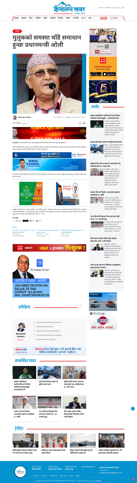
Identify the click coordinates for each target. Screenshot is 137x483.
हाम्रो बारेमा (44, 476)
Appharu (98, 481)
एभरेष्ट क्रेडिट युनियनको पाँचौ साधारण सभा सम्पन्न (48, 322)
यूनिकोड (78, 476)
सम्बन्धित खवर (25, 361)
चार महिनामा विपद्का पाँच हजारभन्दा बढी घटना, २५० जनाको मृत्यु (48, 414)
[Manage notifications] (133, 479)
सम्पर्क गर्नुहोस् (63, 476)
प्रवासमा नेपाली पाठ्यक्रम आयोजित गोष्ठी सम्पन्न (48, 331)
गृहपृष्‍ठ (17, 18)
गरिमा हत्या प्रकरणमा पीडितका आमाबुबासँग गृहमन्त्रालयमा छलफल (105, 266)
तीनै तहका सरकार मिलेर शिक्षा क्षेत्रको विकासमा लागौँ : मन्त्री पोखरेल (74, 414)
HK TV (83, 18)
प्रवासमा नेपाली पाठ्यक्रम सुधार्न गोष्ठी (45, 339)
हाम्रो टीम (35, 476)
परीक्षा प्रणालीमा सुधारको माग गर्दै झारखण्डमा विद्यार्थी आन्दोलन (110, 452)
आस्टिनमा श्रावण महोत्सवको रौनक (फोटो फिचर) (53, 452)
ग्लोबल (68, 18)
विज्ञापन (72, 476)
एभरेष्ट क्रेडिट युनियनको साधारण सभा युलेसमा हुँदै (48, 335)
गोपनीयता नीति (53, 476)
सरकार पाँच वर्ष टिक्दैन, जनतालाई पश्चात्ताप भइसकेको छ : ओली (24, 414)
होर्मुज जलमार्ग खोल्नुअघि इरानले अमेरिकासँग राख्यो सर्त (81, 452)
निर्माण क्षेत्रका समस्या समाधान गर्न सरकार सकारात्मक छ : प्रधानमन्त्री (23, 231)
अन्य (90, 18)
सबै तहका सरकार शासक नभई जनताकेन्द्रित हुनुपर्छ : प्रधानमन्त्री (48, 231)
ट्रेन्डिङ (19, 429)
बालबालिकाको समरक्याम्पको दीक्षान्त (44, 327)
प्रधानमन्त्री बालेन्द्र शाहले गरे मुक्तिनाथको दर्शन (48, 383)
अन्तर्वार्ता (52, 18)
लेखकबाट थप (21, 340)
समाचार (23, 18)
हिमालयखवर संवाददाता (24, 117)
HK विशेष (76, 18)
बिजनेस (60, 18)
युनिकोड (115, 18)
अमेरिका (38, 18)
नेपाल (45, 18)
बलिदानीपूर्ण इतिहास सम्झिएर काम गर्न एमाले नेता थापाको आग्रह (25, 452)
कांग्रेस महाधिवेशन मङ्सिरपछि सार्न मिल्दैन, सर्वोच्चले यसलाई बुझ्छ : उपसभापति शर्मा (22, 385)
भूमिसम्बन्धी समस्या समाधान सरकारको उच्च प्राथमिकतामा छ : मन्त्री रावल (74, 384)
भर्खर (95, 107)
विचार (31, 18)
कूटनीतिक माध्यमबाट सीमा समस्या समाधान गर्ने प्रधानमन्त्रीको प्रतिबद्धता (72, 231)
